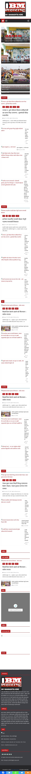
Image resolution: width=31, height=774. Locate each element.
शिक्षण (12, 35)
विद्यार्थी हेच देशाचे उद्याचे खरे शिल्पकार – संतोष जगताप (13, 38)
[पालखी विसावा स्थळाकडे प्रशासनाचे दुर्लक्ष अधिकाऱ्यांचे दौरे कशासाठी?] (12, 537)
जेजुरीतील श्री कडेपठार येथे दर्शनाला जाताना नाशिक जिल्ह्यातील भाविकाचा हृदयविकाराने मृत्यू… (26, 265)
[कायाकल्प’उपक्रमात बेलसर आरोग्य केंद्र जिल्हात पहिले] (10, 523)
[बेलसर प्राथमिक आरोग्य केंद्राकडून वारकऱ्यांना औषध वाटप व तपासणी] (12, 508)
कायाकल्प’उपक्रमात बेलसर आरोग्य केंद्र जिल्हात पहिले (25, 522)
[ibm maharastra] (3, 20)
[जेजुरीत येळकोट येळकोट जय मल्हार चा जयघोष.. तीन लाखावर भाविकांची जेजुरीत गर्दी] (12, 371)
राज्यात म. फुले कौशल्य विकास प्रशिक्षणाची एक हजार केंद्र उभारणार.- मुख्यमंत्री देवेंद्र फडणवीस (15, 112)
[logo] (11, 677)
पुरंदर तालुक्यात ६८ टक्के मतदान (22, 147)
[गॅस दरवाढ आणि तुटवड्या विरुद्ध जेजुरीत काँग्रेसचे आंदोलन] (12, 136)
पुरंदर (9, 35)
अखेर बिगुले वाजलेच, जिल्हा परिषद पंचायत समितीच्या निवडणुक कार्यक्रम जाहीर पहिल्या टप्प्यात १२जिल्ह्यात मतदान (27, 163)
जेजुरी (3, 35)
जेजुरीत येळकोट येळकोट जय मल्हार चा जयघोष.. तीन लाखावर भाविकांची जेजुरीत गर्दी (27, 369)
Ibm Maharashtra (15, 40)
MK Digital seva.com (14, 760)
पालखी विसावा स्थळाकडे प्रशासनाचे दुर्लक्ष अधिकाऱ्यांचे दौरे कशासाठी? (27, 535)
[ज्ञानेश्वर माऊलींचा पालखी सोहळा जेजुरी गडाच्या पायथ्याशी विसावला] (15, 74)
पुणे (6, 35)
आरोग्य (4, 480)
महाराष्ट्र (7, 106)
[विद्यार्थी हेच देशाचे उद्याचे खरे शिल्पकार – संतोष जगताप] (15, 28)
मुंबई (10, 106)
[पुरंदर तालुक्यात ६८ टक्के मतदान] (8, 148)
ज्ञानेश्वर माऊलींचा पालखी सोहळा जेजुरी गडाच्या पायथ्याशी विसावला (14, 79)
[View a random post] (28, 20)
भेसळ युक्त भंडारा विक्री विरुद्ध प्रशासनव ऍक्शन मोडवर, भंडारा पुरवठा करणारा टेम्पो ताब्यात (14, 486)
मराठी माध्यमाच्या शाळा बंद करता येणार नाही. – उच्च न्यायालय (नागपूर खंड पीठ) (27, 286)
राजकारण (14, 106)
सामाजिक (16, 35)
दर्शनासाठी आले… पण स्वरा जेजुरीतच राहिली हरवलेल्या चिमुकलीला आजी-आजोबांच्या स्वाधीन (27, 453)
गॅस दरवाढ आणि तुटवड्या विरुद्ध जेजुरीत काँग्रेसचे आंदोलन (27, 133)
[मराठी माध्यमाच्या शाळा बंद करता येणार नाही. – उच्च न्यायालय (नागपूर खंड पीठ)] (12, 288)
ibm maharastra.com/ (17, 757)
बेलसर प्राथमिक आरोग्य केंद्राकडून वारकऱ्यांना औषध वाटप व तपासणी (27, 506)
